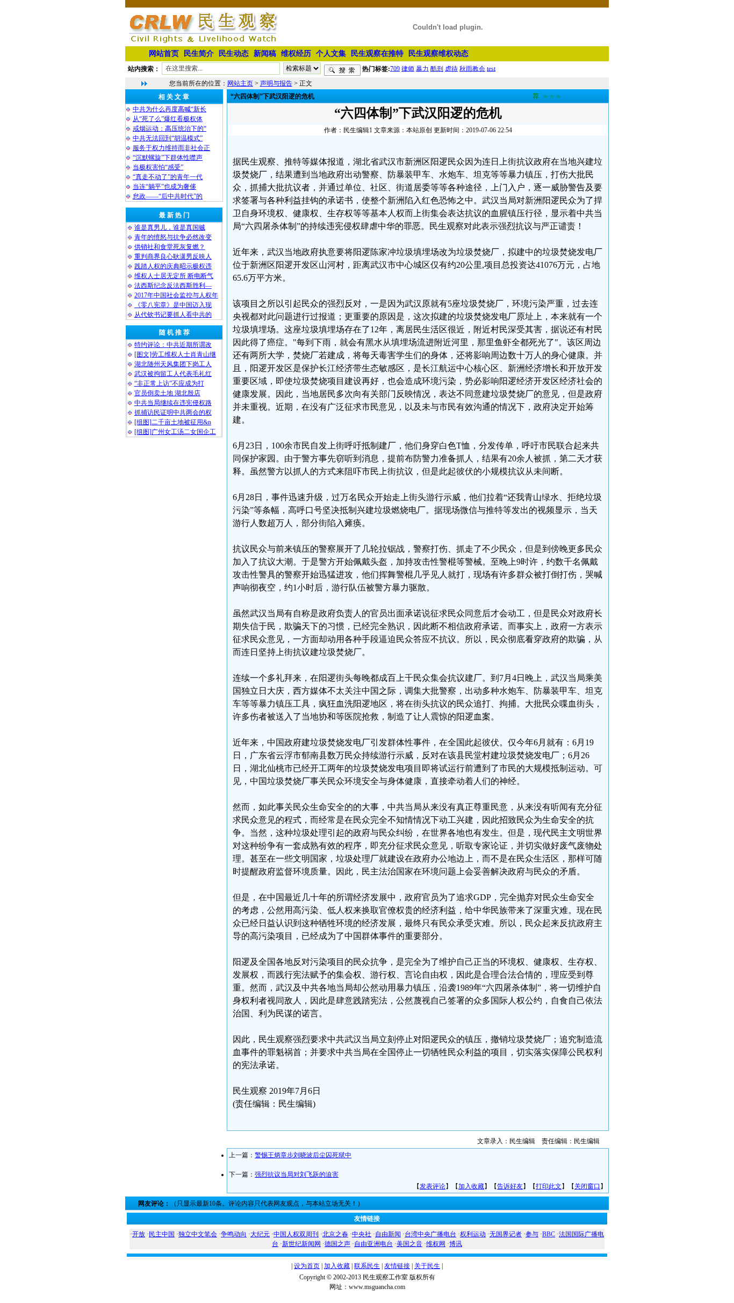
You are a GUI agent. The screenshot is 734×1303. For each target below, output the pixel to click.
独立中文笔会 (197, 1234)
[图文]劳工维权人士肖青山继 (175, 354)
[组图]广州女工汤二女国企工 (175, 432)
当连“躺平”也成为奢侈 (164, 186)
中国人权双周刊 (296, 1234)
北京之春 (335, 1234)
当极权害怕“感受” (158, 167)
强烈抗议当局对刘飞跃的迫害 (297, 1174)
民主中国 (162, 1234)
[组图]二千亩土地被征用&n (172, 422)
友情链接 (397, 1266)
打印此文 (549, 1186)
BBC (548, 1234)
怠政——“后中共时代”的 (168, 196)
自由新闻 (388, 1234)
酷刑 (436, 68)
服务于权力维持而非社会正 (171, 148)
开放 (138, 1234)
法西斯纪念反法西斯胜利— (173, 285)
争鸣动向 (234, 1234)
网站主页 (240, 83)
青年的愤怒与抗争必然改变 (173, 237)
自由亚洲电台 (373, 1244)
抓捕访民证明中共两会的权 (173, 412)
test (491, 68)
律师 (407, 68)
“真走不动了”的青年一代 (168, 177)
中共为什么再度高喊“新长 (169, 109)
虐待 (451, 68)
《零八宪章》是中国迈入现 (173, 305)
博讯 (455, 1244)
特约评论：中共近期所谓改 (173, 344)
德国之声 (337, 1244)
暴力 (422, 68)
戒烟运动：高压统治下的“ (169, 128)
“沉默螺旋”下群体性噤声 (168, 157)
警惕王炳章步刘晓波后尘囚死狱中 (303, 1155)
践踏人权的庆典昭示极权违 (173, 266)
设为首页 (307, 1266)
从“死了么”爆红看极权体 (168, 119)
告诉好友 (510, 1186)
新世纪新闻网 (301, 1244)
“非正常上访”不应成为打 (169, 383)
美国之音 (409, 1244)
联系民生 (367, 1266)
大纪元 (260, 1234)
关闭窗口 (587, 1186)
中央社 (361, 1234)
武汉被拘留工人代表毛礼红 (173, 374)
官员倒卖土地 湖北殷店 (167, 393)
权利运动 (473, 1234)
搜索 (342, 70)
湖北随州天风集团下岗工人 (173, 364)
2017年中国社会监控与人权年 (176, 295)
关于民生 (427, 1266)
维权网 (435, 1244)
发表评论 (432, 1186)
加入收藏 (471, 1186)
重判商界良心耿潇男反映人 (173, 256)
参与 (532, 1234)
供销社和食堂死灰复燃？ (169, 247)
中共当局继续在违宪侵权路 (173, 403)
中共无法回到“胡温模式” (168, 138)
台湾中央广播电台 (430, 1234)
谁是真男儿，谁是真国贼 (169, 227)
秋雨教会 (472, 68)
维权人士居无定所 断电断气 (173, 276)
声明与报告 (276, 83)
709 (395, 68)
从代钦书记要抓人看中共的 (173, 314)
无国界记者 (506, 1234)
